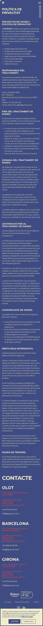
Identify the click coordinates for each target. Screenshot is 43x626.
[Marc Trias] (3, 3)
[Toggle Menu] (39, 2)
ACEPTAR (14, 621)
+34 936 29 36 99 (9, 545)
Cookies (36, 602)
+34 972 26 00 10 (9, 509)
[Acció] (15, 595)
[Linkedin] (24, 608)
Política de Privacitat (22, 602)
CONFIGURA (28, 621)
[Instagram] (18, 607)
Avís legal (7, 602)
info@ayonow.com (10, 514)
